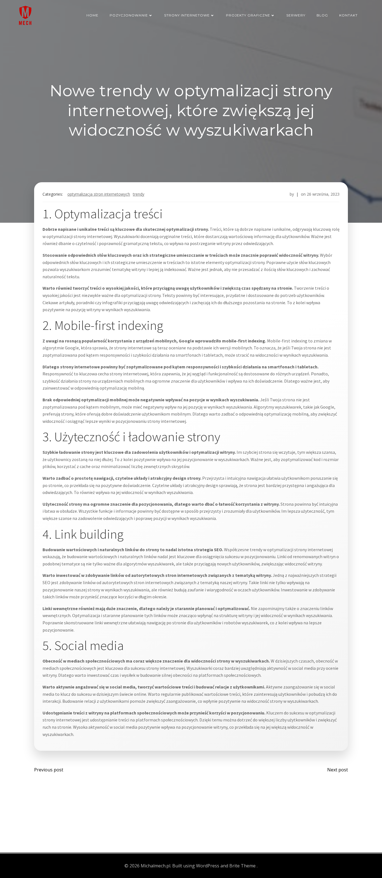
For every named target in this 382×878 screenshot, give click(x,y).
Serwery (295, 15)
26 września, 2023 (323, 194)
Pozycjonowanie (129, 15)
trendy (138, 194)
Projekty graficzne (248, 15)
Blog (322, 15)
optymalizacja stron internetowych (98, 194)
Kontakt (348, 15)
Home (92, 15)
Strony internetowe (187, 15)
